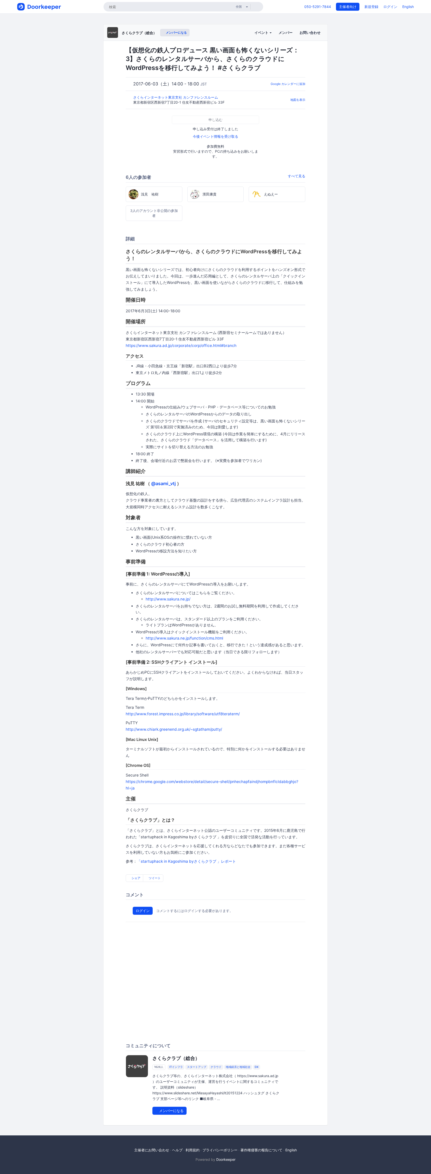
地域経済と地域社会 (238, 1067)
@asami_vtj (163, 483)
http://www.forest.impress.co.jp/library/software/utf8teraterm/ (183, 714)
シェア (135, 878)
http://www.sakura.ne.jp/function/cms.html (184, 638)
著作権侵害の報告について (261, 1150)
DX (256, 1067)
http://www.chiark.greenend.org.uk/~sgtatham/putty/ (174, 729)
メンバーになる (176, 32)
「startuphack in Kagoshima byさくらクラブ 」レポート (186, 861)
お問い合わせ (310, 32)
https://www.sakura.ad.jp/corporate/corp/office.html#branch (181, 345)
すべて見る (296, 176)
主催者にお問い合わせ (151, 1150)
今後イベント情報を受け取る (215, 136)
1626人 (158, 1067)
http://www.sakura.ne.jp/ (168, 599)
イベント (261, 32)
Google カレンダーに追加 (288, 84)
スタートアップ (196, 1067)
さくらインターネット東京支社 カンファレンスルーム (176, 97)
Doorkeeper (225, 1159)
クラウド (216, 1067)
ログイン (390, 6)
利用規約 (193, 1150)
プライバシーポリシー (220, 1150)
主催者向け (347, 6)
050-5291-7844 (317, 6)
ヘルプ (177, 1150)
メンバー (286, 32)
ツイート (154, 878)
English (408, 6)
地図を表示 (297, 100)
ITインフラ (176, 1067)
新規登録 (371, 6)
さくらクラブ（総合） (139, 33)
